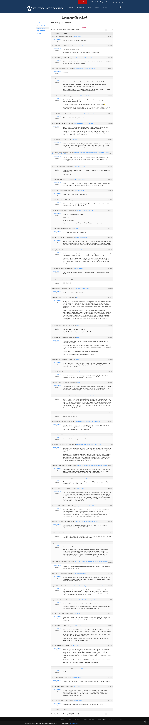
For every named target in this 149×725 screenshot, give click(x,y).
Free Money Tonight (79, 190)
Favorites (39, 33)
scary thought (77, 613)
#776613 (110, 677)
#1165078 (110, 600)
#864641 (110, 153)
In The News (112, 719)
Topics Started (40, 25)
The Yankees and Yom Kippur (81, 478)
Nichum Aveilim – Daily (97, 2)
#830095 (110, 359)
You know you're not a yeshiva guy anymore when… (88, 444)
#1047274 (110, 36)
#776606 (110, 686)
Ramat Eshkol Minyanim (82, 532)
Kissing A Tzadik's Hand (81, 237)
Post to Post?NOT (78, 36)
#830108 (110, 297)
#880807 (110, 57)
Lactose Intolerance (80, 250)
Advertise (77, 719)
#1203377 (110, 668)
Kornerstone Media (74, 723)
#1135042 (110, 237)
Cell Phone (76, 645)
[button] (120, 7)
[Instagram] (117, 2)
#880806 (110, 68)
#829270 (110, 395)
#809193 (110, 505)
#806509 (110, 586)
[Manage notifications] (145, 721)
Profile (38, 23)
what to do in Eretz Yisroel (82, 288)
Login (107, 2)
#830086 (110, 412)
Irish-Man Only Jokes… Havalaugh (84, 210)
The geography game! (80, 668)
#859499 (110, 166)
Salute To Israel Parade (78, 78)
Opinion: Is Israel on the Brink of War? (86, 505)
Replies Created (41, 28)
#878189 (110, 78)
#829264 (110, 435)
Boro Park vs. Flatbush (80, 166)
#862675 (110, 210)
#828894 (110, 421)
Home (71, 8)
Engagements (40, 30)
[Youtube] (122, 2)
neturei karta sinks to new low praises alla (83, 123)
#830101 (110, 337)
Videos (89, 8)
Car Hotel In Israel (77, 139)
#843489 (110, 279)
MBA (77, 228)
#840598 (110, 288)
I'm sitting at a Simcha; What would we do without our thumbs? (92, 465)
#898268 (110, 45)
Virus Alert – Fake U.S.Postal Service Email (86, 395)
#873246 (110, 113)
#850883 (110, 250)
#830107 (110, 325)
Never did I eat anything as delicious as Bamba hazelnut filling (89, 586)
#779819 (110, 625)
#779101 (110, 645)
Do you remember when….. (81, 573)
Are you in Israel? (77, 677)
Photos (97, 8)
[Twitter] (119, 2)
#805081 (110, 521)
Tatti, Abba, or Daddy (79, 625)
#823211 (110, 465)
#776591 (110, 700)
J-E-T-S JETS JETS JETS (81, 279)
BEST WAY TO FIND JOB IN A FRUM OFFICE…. (87, 521)
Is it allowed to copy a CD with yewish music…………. (86, 57)
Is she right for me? (78, 45)
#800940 (110, 573)
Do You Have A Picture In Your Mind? (82, 96)
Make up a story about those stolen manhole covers (85, 113)
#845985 (110, 268)
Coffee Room (80, 8)
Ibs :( (77, 297)
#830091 (110, 382)
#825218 (110, 532)
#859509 (110, 190)
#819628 (110, 478)
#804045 (110, 543)
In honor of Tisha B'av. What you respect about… (85, 600)
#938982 (110, 199)
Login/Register (102, 719)
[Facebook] (114, 2)
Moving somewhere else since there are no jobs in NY (89, 421)
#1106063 (110, 488)
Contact (104, 8)
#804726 (110, 562)
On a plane (77, 199)
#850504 (110, 228)
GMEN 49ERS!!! (79, 268)
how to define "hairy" (79, 543)
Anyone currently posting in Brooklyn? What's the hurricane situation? (91, 561)
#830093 (110, 372)
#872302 (110, 123)
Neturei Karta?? (80, 488)
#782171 (110, 613)
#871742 (110, 139)
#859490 (110, 179)
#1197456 (110, 444)
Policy (120, 719)
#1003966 (110, 96)
